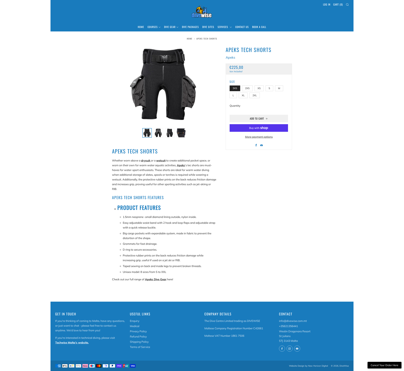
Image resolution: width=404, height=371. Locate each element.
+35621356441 (288, 326)
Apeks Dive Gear (155, 279)
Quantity (235, 105)
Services (223, 27)
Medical (134, 326)
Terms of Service (140, 347)
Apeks (230, 57)
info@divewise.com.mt (293, 320)
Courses (153, 27)
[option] (164, 85)
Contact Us (242, 27)
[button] (147, 133)
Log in (326, 4)
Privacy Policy (138, 331)
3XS (235, 88)
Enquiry (134, 320)
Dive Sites (208, 27)
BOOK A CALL (259, 27)
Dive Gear (169, 27)
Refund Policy (138, 336)
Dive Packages (190, 27)
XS (259, 88)
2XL (254, 95)
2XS (247, 88)
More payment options (259, 136)
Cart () (338, 4)
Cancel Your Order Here (384, 365)
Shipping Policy (139, 341)
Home (141, 27)
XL (243, 95)
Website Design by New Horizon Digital (308, 365)
